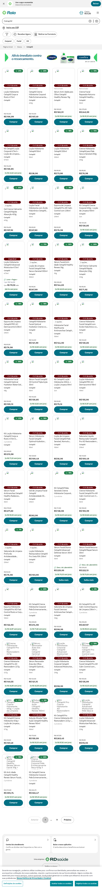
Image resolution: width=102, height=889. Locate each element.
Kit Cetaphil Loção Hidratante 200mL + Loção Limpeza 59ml (62, 382)
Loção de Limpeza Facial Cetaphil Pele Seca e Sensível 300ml (38, 268)
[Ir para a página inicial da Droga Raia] (9, 13)
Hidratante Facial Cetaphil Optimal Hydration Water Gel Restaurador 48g (12, 382)
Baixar (96, 4)
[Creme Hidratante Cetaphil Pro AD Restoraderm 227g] (13, 649)
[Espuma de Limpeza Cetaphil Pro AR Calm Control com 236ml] (63, 193)
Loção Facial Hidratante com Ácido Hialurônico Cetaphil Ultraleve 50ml (38, 208)
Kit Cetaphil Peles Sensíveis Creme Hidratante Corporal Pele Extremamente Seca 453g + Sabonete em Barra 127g (63, 491)
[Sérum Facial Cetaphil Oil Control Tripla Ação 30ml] (38, 367)
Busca (19, 47)
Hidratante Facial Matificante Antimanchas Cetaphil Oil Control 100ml (63, 328)
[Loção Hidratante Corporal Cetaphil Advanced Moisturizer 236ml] (63, 649)
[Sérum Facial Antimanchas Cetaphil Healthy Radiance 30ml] (13, 478)
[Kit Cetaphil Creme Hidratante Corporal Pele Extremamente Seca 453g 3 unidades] (38, 762)
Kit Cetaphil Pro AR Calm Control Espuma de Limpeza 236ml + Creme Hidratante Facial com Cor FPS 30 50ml (88, 607)
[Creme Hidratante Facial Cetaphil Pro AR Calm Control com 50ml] (88, 649)
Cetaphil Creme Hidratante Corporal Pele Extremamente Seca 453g (37, 94)
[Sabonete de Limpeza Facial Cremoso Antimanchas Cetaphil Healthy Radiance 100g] (63, 594)
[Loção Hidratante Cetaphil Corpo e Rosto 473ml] (13, 76)
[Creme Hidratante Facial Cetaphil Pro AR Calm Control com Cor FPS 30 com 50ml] (88, 478)
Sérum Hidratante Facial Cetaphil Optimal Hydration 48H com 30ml (36, 439)
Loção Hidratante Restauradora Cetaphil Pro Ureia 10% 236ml (38, 554)
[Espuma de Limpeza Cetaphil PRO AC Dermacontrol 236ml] (13, 309)
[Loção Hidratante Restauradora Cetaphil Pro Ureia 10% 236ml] (38, 535)
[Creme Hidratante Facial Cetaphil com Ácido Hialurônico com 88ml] (88, 309)
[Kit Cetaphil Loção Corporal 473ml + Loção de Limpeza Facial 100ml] (13, 136)
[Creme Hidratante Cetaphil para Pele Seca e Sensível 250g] (88, 136)
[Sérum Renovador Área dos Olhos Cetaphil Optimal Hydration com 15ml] (38, 649)
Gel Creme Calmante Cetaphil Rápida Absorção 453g (13, 211)
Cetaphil (7, 100)
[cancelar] (90, 21)
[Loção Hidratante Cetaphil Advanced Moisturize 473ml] (13, 250)
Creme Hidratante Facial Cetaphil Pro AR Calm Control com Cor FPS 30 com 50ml (88, 493)
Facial (19, 41)
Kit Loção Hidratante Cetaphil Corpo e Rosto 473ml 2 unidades (12, 436)
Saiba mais (64, 580)
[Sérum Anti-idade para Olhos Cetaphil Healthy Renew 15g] (63, 76)
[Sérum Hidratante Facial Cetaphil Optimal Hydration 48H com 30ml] (38, 424)
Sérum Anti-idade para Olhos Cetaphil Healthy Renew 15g (63, 94)
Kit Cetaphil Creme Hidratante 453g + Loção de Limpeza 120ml (12, 721)
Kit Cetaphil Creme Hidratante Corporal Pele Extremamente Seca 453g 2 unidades (38, 607)
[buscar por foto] (96, 21)
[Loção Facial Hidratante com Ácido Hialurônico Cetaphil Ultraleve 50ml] (38, 193)
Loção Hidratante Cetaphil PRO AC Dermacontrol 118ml (87, 382)
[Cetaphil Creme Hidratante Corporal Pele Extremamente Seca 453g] (38, 76)
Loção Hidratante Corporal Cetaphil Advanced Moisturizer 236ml (63, 664)
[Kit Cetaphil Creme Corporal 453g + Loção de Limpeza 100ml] (88, 193)
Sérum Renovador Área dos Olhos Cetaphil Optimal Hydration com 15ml (37, 664)
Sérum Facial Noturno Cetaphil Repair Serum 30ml (88, 550)
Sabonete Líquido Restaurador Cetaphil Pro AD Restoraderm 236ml (88, 439)
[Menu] (98, 13)
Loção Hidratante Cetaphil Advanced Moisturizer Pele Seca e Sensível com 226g (88, 721)
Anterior (34, 820)
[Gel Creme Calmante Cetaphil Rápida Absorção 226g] (88, 250)
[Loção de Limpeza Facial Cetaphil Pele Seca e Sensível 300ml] (38, 250)
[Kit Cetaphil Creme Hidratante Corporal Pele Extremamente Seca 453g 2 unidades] (38, 594)
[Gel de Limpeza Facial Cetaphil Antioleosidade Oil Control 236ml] (38, 478)
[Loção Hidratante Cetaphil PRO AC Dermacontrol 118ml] (89, 367)
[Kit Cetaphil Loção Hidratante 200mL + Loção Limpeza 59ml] (63, 367)
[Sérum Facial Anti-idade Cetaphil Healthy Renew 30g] (63, 250)
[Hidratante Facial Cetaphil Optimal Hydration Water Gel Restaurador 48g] (13, 367)
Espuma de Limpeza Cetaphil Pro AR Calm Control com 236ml (63, 208)
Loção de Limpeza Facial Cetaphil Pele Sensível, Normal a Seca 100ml (62, 439)
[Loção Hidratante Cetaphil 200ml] (63, 136)
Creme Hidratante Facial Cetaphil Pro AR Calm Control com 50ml (88, 664)
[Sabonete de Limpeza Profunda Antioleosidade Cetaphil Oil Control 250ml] (13, 535)
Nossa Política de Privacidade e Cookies (34, 878)
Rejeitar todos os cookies (86, 884)
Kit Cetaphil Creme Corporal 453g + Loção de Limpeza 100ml (88, 208)
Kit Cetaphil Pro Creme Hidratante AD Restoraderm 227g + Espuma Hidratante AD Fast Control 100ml (63, 718)
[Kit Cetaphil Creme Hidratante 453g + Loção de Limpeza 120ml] (13, 706)
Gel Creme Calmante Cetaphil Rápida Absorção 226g (88, 268)
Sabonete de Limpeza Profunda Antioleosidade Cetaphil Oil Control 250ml (13, 554)
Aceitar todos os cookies (62, 884)
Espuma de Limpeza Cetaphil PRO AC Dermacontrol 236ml (12, 324)
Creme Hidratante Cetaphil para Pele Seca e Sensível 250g (88, 151)
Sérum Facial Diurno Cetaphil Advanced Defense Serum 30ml (63, 550)
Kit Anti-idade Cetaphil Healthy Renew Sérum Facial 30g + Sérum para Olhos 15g (12, 775)
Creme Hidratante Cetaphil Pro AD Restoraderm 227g (12, 664)
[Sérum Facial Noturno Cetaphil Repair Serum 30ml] (88, 535)
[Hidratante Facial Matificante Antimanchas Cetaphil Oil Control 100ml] (63, 309)
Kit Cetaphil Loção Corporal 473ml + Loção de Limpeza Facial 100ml (11, 151)
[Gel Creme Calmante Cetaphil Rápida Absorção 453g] (13, 193)
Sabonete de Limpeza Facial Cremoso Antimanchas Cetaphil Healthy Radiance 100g (63, 609)
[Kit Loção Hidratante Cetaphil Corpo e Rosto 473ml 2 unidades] (13, 424)
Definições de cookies (13, 884)
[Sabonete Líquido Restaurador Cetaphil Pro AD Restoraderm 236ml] (88, 424)
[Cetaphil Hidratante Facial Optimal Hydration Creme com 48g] (38, 309)
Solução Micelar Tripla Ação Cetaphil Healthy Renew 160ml (38, 721)
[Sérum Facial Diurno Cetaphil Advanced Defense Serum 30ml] (63, 535)
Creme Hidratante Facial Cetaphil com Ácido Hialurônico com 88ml (88, 324)
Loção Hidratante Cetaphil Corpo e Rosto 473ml (11, 94)
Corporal (8, 41)
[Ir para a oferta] (51, 57)
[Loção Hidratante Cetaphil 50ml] (38, 136)
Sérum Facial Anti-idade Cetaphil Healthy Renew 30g (63, 265)
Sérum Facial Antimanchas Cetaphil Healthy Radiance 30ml (13, 493)
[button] (3, 3)
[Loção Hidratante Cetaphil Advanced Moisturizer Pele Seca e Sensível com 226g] (88, 706)
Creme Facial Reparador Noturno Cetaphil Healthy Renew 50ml (87, 94)
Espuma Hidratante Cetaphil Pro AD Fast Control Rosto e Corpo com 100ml (13, 609)
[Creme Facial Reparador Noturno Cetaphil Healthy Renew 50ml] (88, 76)
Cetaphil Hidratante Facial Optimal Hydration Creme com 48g (38, 324)
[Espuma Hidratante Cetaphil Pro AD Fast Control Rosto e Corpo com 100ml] (13, 594)
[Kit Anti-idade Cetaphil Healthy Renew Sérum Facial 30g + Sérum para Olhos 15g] (13, 762)
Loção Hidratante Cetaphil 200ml (61, 150)
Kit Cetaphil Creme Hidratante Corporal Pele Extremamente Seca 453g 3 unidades (38, 775)
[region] (51, 878)
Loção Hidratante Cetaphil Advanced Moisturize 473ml (12, 265)
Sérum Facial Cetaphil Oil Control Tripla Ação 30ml (38, 382)
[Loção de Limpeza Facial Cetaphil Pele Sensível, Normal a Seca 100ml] (63, 424)
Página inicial (8, 47)
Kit (28, 41)
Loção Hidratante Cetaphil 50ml (36, 150)
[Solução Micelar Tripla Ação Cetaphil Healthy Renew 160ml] (38, 706)
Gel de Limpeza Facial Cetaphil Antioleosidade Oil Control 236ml (38, 493)
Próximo (67, 820)
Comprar (13, 122)
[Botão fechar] (3, 3)
